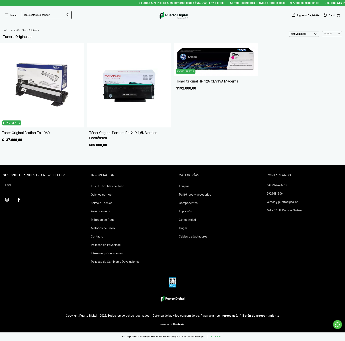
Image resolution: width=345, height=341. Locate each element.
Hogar (183, 228)
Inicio (5, 30)
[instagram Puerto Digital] (7, 200)
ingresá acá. (229, 315)
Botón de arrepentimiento (260, 315)
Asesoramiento (101, 211)
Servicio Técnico (102, 203)
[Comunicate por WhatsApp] (337, 324)
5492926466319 (277, 185)
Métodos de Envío (103, 228)
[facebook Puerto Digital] (19, 200)
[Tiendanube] (172, 324)
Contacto (97, 236)
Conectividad (187, 220)
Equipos (184, 186)
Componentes (188, 203)
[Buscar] (67, 14)
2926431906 (275, 193)
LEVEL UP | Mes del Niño (107, 186)
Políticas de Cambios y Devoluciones (115, 261)
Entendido (215, 337)
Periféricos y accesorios (195, 194)
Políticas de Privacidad (106, 245)
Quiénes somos (101, 194)
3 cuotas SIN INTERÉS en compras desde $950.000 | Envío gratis (174, 3)
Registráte (313, 15)
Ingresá (301, 15)
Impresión (15, 30)
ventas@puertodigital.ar (282, 202)
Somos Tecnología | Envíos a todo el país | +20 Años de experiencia (268, 3)
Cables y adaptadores (193, 236)
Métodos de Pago (103, 220)
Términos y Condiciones (107, 253)
